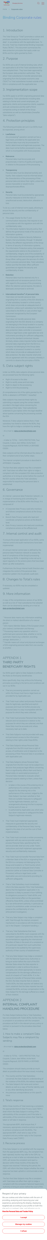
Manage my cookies (23, 1224)
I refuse (23, 1231)
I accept (23, 1217)
